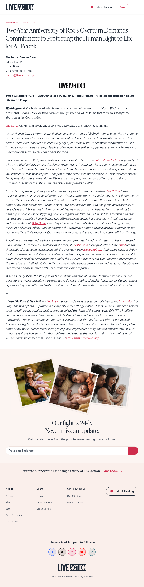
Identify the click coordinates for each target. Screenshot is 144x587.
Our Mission (74, 496)
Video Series (44, 508)
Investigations (44, 502)
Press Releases (14, 515)
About (9, 488)
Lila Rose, (12, 125)
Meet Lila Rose (75, 502)
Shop (8, 502)
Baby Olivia (39, 223)
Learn (40, 488)
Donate (10, 496)
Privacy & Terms (84, 576)
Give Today (110, 470)
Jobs (8, 508)
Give (123, 6)
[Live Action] (20, 7)
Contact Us (12, 521)
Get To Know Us (76, 488)
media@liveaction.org (20, 75)
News (40, 496)
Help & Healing (103, 6)
